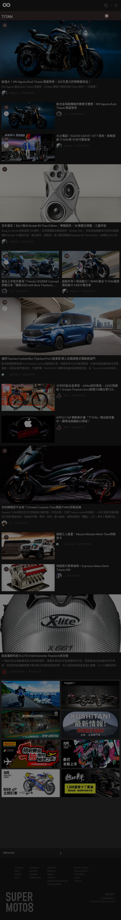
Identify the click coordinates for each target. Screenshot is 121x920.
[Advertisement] (60, 41)
